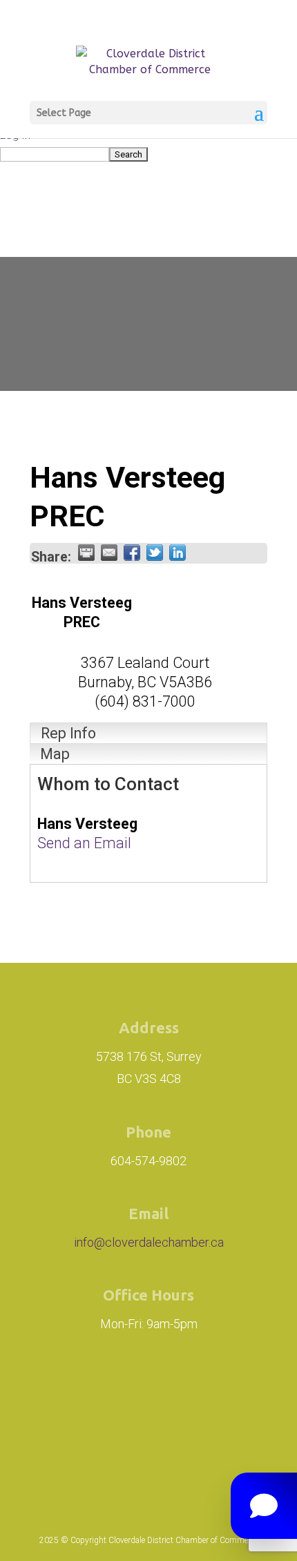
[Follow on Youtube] (148, 1448)
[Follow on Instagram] (83, 1391)
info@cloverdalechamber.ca (149, 1242)
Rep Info (68, 733)
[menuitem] (148, 153)
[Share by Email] (109, 552)
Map (55, 754)
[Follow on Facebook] (161, 1391)
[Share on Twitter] (154, 552)
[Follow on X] (223, 1391)
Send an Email (84, 843)
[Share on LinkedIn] (177, 552)
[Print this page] (86, 552)
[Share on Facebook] (132, 552)
